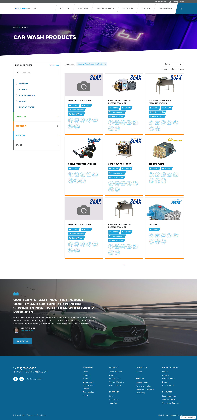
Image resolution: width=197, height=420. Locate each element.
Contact (86, 395)
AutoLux (113, 375)
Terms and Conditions (36, 415)
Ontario (165, 372)
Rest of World (168, 385)
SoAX (111, 396)
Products (86, 375)
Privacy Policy (19, 415)
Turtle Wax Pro (160, 2)
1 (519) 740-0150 (24, 368)
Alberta (165, 375)
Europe (165, 382)
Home (15, 27)
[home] (24, 8)
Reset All (54, 65)
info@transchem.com (30, 371)
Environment (88, 382)
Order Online (88, 392)
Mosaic (139, 372)
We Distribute (89, 385)
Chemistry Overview (171, 403)
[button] (83, 8)
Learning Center (169, 396)
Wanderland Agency (175, 415)
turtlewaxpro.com (35, 379)
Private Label (115, 379)
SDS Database (168, 400)
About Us (87, 379)
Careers (86, 389)
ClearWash (113, 400)
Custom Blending (116, 382)
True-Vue (113, 403)
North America (168, 379)
